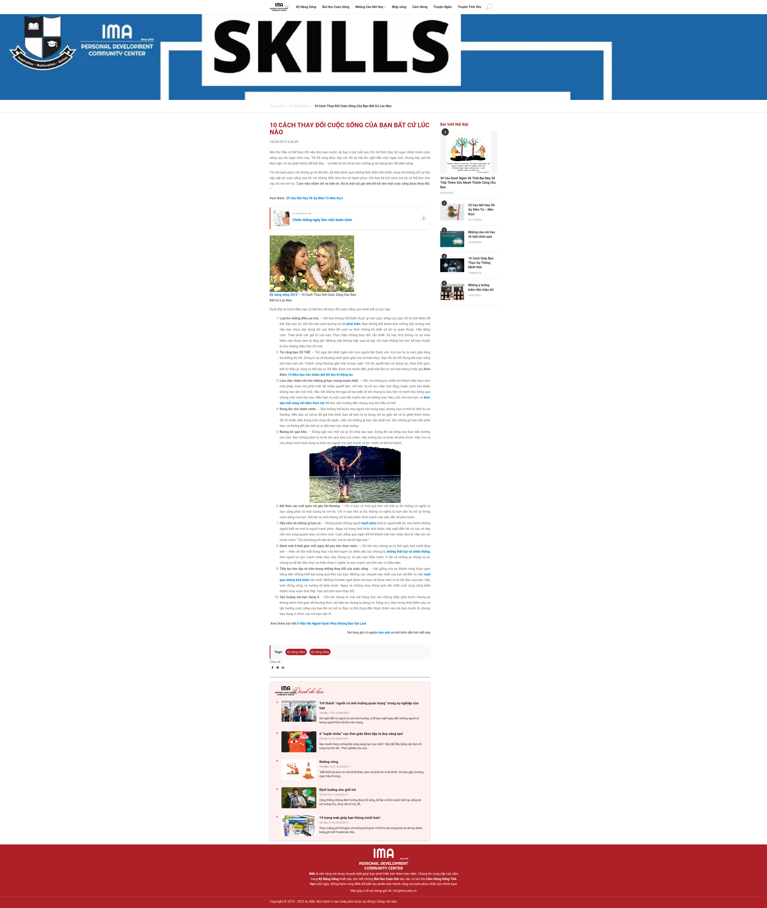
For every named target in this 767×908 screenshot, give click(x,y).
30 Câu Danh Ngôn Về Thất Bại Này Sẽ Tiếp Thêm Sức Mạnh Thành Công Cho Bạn (468, 182)
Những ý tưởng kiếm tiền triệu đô (481, 287)
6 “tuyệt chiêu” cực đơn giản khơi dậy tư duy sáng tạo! (361, 734)
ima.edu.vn (386, 632)
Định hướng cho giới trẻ (337, 790)
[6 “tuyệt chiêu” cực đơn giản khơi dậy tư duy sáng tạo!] (299, 741)
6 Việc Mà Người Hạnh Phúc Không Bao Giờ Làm (331, 623)
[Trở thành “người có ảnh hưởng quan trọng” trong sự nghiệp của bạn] (299, 711)
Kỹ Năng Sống (306, 7)
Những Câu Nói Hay (369, 7)
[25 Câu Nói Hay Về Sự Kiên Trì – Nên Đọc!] (452, 212)
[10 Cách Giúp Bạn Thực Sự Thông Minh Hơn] (452, 265)
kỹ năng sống (320, 652)
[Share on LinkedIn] (283, 667)
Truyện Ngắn (442, 7)
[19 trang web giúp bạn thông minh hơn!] (299, 825)
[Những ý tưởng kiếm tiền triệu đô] (452, 292)
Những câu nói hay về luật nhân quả (481, 234)
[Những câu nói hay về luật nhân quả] (452, 239)
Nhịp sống (399, 7)
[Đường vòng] (299, 769)
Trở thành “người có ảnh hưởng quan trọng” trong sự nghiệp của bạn (368, 705)
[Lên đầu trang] (757, 898)
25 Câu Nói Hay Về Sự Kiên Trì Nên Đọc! (314, 198)
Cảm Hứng (419, 7)
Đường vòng (328, 762)
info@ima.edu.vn (405, 891)
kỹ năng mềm (296, 652)
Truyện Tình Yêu (469, 7)
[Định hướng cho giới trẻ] (299, 797)
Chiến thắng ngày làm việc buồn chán (322, 220)
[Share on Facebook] (272, 667)
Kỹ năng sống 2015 (283, 295)
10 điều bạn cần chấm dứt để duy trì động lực (320, 375)
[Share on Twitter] (277, 667)
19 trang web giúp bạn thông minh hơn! (349, 818)
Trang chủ (277, 106)
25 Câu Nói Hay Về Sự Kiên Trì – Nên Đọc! (481, 209)
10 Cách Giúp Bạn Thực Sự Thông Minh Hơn (481, 262)
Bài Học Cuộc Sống (335, 7)
